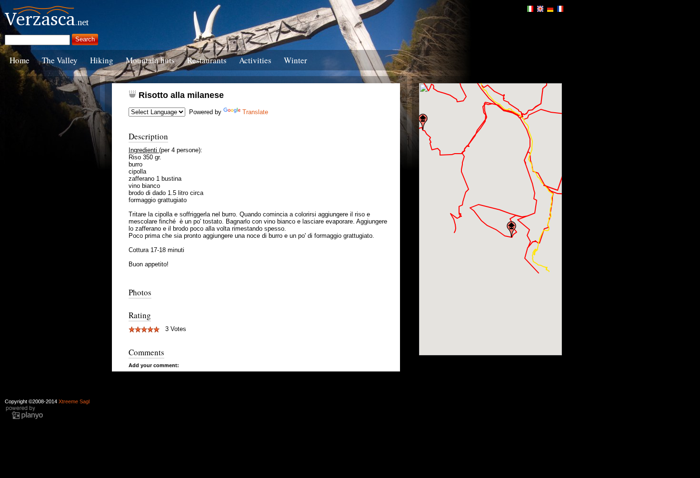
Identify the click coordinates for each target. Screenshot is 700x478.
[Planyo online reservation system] (24, 418)
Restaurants (207, 60)
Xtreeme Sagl (74, 401)
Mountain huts (150, 60)
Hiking (101, 60)
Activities (255, 60)
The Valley (60, 60)
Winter (295, 60)
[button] (423, 122)
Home (20, 60)
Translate (255, 112)
